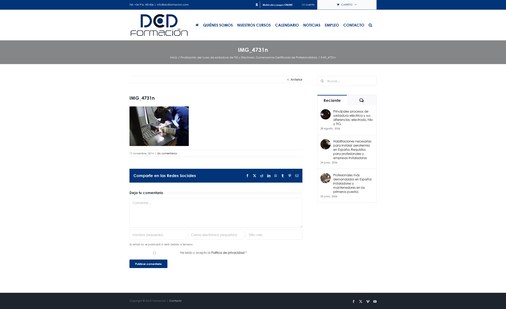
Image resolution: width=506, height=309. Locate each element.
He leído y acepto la (213, 252)
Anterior (296, 79)
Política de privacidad (228, 252)
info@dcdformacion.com (173, 4)
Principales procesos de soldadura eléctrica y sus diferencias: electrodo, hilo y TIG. (353, 117)
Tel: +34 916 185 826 (141, 4)
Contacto (175, 300)
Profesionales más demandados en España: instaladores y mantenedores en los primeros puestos (352, 183)
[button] (370, 25)
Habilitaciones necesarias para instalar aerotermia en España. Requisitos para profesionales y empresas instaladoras (352, 149)
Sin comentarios (167, 153)
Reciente (332, 100)
